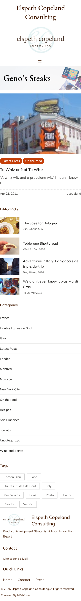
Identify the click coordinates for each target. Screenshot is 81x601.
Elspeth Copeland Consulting (40, 12)
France (5, 318)
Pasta (50, 495)
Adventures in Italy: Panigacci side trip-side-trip (50, 264)
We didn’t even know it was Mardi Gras (50, 284)
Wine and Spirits (11, 451)
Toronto (5, 430)
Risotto (9, 504)
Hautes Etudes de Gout (16, 328)
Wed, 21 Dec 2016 (34, 249)
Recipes (5, 410)
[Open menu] (39, 61)
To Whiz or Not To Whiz (21, 169)
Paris (32, 495)
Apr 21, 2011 (9, 194)
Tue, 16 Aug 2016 (33, 272)
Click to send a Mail (15, 558)
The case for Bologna (40, 223)
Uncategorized (10, 440)
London (5, 359)
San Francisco (9, 420)
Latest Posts (11, 161)
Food (33, 477)
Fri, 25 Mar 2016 (32, 292)
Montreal (6, 369)
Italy (3, 338)
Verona (28, 504)
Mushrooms (12, 495)
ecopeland (74, 194)
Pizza (67, 495)
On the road (33, 161)
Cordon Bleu (12, 477)
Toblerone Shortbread (40, 243)
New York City (10, 389)
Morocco (6, 379)
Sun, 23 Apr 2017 (33, 228)
